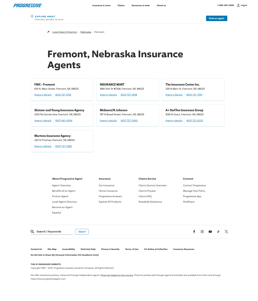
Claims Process (147, 190)
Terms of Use (131, 249)
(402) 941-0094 (63, 120)
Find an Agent (60, 196)
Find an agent (216, 18)
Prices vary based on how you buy (117, 275)
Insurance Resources (183, 249)
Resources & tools (141, 5)
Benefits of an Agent (63, 190)
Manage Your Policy (194, 190)
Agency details (42, 94)
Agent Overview (61, 185)
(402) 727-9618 (129, 94)
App (192, 196)
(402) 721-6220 (194, 120)
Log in (244, 5)
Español (56, 212)
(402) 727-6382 (63, 146)
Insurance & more (101, 5)
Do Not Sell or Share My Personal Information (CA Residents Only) (65, 255)
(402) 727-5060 (129, 120)
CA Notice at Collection (156, 249)
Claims (121, 5)
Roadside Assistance (150, 201)
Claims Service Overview (153, 185)
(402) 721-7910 (194, 94)
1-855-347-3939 (226, 5)
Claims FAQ (145, 196)
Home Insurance (108, 190)
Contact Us (36, 249)
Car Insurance (106, 185)
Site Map (52, 249)
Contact (194, 185)
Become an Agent (62, 207)
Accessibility (68, 249)
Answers (110, 196)
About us (161, 5)
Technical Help (88, 249)
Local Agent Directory (64, 31)
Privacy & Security (110, 249)
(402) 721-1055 (63, 94)
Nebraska (85, 31)
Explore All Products (110, 201)
